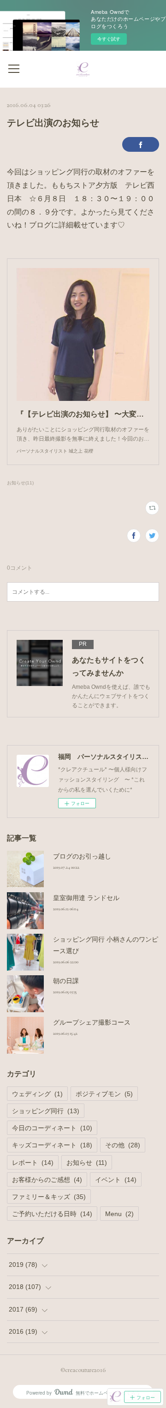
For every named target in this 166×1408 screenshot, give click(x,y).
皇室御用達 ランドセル (86, 897)
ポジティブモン (104, 1094)
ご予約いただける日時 (52, 1213)
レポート (32, 1162)
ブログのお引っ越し (82, 856)
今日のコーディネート (52, 1128)
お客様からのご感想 (47, 1179)
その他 (122, 1145)
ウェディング (37, 1094)
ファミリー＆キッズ (49, 1196)
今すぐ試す (108, 39)
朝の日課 (66, 980)
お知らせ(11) (20, 482)
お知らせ (86, 1162)
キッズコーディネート (52, 1145)
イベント (115, 1179)
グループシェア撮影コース (91, 1022)
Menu (119, 1213)
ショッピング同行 (45, 1111)
